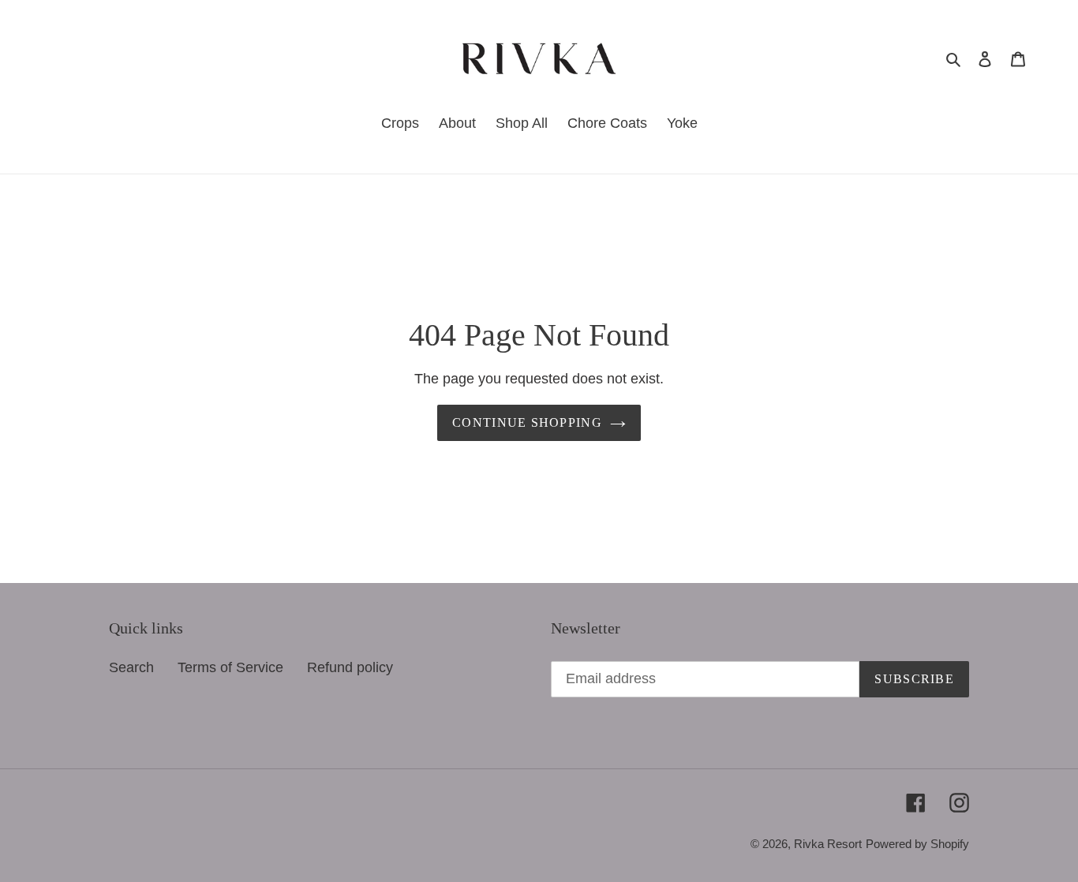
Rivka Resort (828, 843)
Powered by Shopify (917, 843)
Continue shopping (527, 422)
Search (131, 667)
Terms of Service (230, 667)
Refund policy (350, 667)
